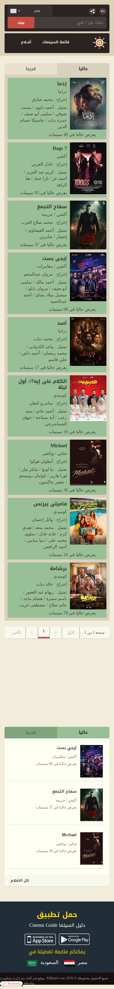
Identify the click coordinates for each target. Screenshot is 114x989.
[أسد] (88, 341)
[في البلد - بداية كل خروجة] (99, 43)
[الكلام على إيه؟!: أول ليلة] (88, 397)
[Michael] (88, 462)
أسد (62, 323)
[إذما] (88, 102)
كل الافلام (20, 880)
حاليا (83, 69)
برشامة (58, 568)
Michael (58, 445)
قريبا (31, 69)
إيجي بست (54, 258)
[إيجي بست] (88, 276)
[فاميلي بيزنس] (88, 520)
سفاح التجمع (52, 206)
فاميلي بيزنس (50, 504)
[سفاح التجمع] (88, 224)
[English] (102, 11)
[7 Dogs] (88, 167)
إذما (62, 83)
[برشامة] (88, 585)
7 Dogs (60, 148)
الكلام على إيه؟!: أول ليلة (42, 384)
